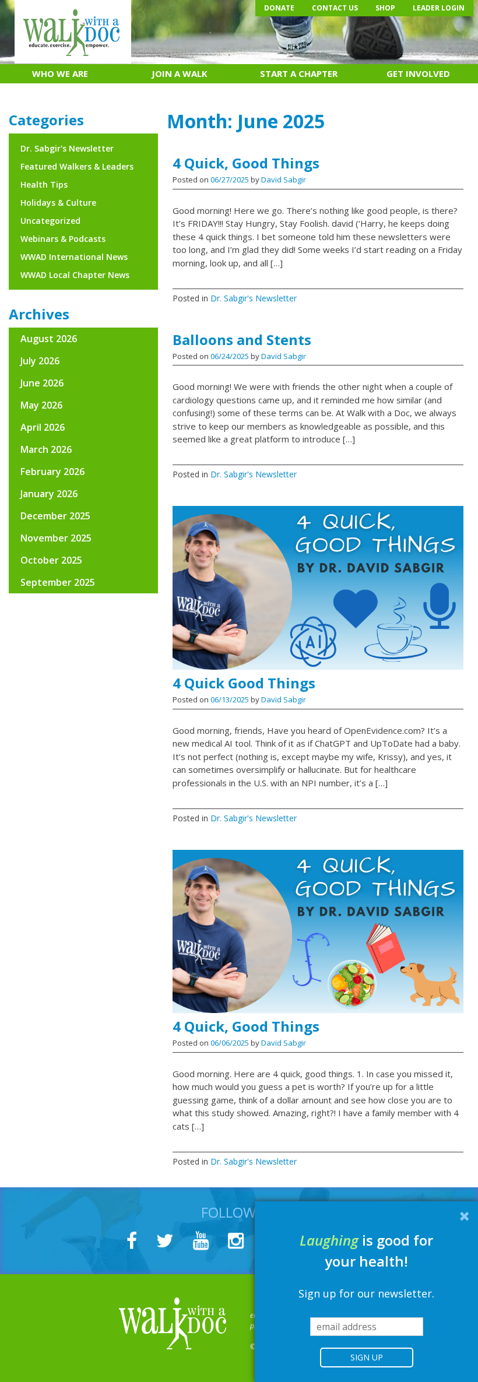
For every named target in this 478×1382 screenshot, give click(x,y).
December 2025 (55, 515)
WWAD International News (74, 256)
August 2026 (48, 338)
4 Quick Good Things (244, 682)
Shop (385, 8)
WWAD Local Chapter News (74, 274)
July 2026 (39, 360)
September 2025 (57, 582)
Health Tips (44, 184)
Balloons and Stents (242, 339)
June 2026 (42, 383)
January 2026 (49, 493)
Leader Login (439, 8)
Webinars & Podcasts (63, 238)
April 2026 (42, 427)
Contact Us (335, 8)
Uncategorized (50, 220)
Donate (279, 8)
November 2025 (56, 538)
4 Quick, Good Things (246, 163)
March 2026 (46, 449)
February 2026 (52, 471)
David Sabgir (283, 179)
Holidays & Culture (58, 202)
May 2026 (41, 405)
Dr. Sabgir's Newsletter (253, 298)
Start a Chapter (299, 73)
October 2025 (51, 560)
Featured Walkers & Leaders (76, 166)
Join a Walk (180, 73)
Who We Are (60, 73)
